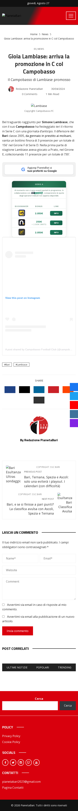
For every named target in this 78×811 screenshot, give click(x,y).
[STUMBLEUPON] (68, 389)
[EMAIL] (39, 400)
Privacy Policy (11, 736)
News (41, 49)
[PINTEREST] (53, 389)
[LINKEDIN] (39, 389)
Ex (35, 49)
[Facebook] (5, 762)
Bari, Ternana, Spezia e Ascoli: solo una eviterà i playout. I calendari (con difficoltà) (46, 477)
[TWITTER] (24, 389)
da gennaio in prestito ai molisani (48, 136)
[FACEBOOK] (10, 389)
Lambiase (22, 364)
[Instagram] (21, 762)
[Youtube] (36, 762)
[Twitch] (29, 762)
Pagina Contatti (12, 788)
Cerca (39, 699)
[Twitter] (13, 762)
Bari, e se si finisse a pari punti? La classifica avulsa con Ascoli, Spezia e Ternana (30, 504)
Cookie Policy (11, 742)
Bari (8, 364)
